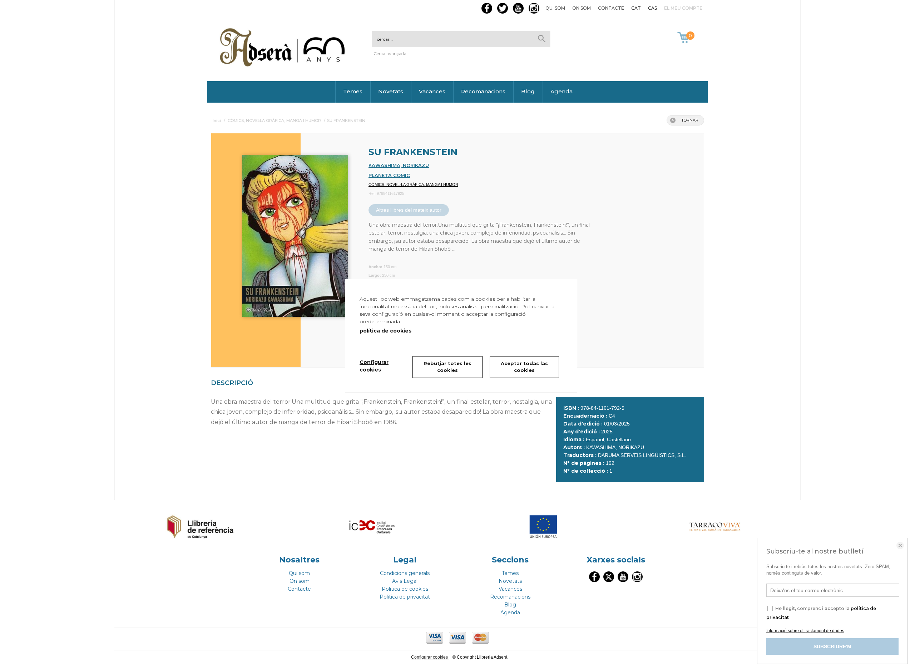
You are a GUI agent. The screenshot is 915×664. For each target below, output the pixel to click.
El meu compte (683, 8)
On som (581, 8)
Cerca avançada (390, 53)
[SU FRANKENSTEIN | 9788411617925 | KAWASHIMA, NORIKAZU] (286, 232)
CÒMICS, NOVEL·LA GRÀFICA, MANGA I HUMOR (413, 184)
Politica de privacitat (405, 597)
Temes (352, 91)
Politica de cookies (405, 589)
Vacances (432, 91)
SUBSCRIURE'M (832, 646)
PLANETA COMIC (389, 175)
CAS (652, 8)
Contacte (611, 8)
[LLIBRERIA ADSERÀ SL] (283, 65)
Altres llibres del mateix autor (408, 210)
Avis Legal (404, 581)
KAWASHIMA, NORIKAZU (399, 165)
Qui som (555, 8)
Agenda (561, 91)
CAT (636, 8)
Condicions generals (405, 573)
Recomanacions (483, 91)
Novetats (390, 91)
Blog (528, 91)
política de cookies (385, 331)
